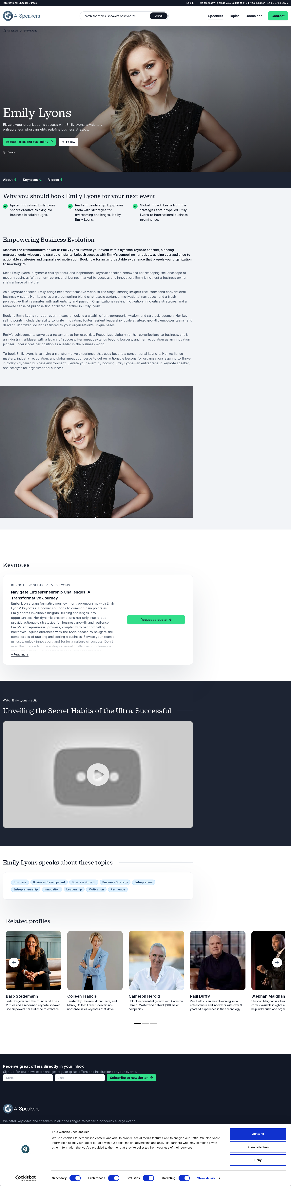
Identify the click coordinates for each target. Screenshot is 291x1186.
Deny (258, 1160)
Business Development (49, 882)
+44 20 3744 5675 (276, 2)
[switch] (113, 1178)
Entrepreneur (144, 882)
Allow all (258, 1134)
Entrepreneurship (26, 889)
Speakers (215, 16)
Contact (278, 16)
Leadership (74, 889)
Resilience (118, 889)
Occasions (253, 16)
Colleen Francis (82, 996)
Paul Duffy (200, 996)
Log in (190, 2)
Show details (206, 1178)
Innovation (52, 889)
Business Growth (84, 882)
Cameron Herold (144, 996)
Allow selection (258, 1147)
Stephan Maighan (268, 996)
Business (20, 882)
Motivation (96, 889)
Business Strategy (115, 882)
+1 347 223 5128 (252, 2)
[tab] (137, 1023)
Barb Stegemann (22, 996)
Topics (234, 16)
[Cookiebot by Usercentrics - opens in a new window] (25, 1178)
